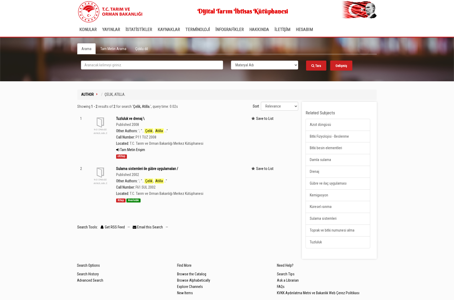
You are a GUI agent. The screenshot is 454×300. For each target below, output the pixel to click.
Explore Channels (190, 287)
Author (87, 94)
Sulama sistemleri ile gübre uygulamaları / (147, 169)
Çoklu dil (141, 49)
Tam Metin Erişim (132, 150)
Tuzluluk (316, 242)
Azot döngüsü (320, 124)
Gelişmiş (341, 66)
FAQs (281, 287)
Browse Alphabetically (193, 280)
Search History (88, 274)
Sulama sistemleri (323, 218)
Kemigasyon (319, 195)
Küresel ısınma (321, 207)
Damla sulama (320, 160)
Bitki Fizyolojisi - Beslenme (329, 136)
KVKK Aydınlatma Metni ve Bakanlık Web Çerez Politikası (318, 293)
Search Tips (286, 274)
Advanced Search (90, 280)
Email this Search (150, 227)
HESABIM (304, 29)
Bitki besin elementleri (326, 148)
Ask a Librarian (288, 280)
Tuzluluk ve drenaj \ (130, 118)
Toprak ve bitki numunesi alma (332, 230)
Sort (256, 106)
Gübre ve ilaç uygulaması (328, 183)
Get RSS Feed (114, 227)
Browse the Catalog (191, 274)
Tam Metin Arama (113, 49)
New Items (185, 293)
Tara (317, 66)
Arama (86, 49)
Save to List (265, 118)
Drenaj (314, 171)
